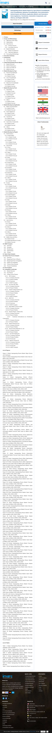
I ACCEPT (43, 731)
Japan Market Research (30, 679)
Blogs (27, 689)
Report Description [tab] (17, 23)
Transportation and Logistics (8, 727)
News (40, 689)
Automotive (5, 707)
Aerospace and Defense (7, 703)
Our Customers (42, 683)
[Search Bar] (46, 2)
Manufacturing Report (30, 687)
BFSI (4, 709)
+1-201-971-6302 (32, 707)
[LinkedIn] (3, 698)
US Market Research (29, 683)
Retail (4, 723)
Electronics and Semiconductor (8, 714)
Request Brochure (42, 54)
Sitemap (40, 690)
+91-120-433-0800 (32, 721)
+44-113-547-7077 (32, 713)
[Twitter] (9, 698)
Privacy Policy (33, 731)
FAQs (40, 687)
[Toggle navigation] (49, 3)
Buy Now (43, 36)
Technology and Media (7, 725)
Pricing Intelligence (29, 685)
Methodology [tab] (17, 30)
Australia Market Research (30, 676)
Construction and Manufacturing (9, 712)
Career (40, 676)
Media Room (41, 681)
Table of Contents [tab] (17, 27)
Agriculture (5, 705)
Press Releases (28, 690)
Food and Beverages (7, 718)
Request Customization (44, 42)
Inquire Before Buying (43, 60)
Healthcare (5, 720)
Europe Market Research (30, 681)
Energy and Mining (6, 716)
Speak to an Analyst (43, 48)
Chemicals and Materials (7, 710)
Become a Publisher (43, 685)
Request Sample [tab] (17, 33)
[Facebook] (6, 698)
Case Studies (28, 692)
